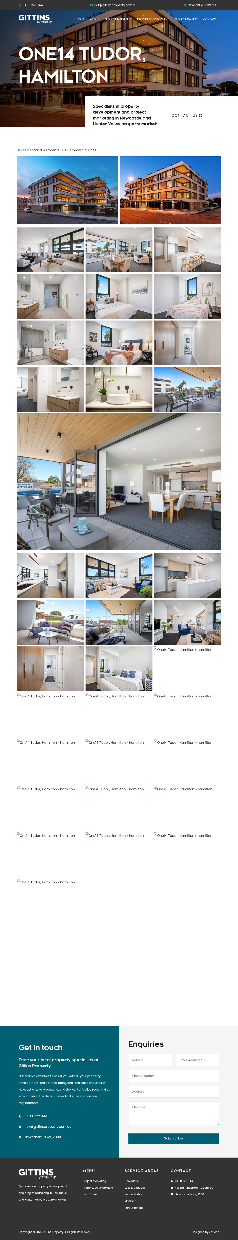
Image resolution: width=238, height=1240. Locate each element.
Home (80, 19)
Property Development (153, 19)
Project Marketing (118, 19)
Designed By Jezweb (205, 1232)
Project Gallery (186, 19)
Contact (210, 19)
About (94, 19)
